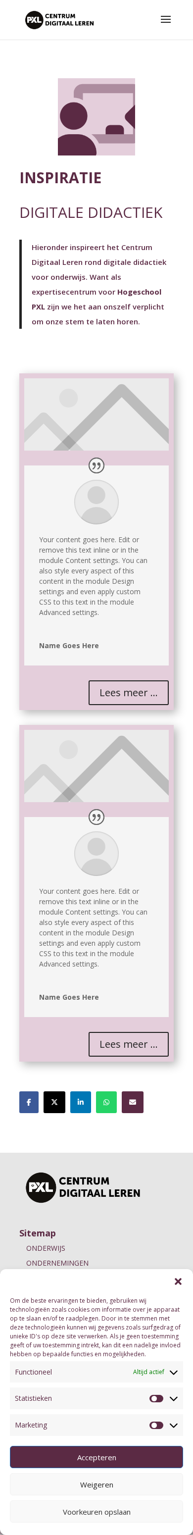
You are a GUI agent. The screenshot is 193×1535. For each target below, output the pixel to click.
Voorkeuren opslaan (97, 1512)
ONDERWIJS (45, 1248)
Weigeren (96, 1484)
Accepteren (96, 1457)
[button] (178, 1281)
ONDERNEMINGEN (57, 1263)
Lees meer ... (128, 692)
